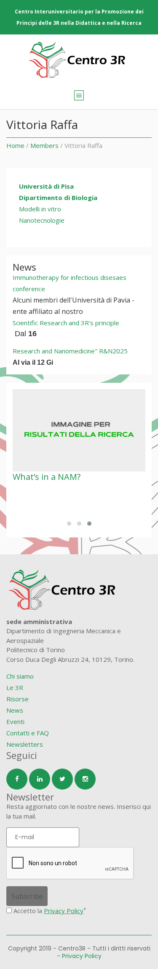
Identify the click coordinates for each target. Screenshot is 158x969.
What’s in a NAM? (46, 476)
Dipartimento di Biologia (58, 197)
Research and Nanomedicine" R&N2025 (70, 351)
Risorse (17, 699)
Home (15, 145)
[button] (69, 523)
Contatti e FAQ (27, 733)
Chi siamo (20, 676)
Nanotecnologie (41, 220)
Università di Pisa (46, 186)
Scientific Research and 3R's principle (66, 323)
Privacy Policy (63, 910)
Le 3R (14, 687)
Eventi (15, 721)
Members (44, 145)
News (14, 710)
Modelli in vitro (40, 209)
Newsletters (24, 744)
